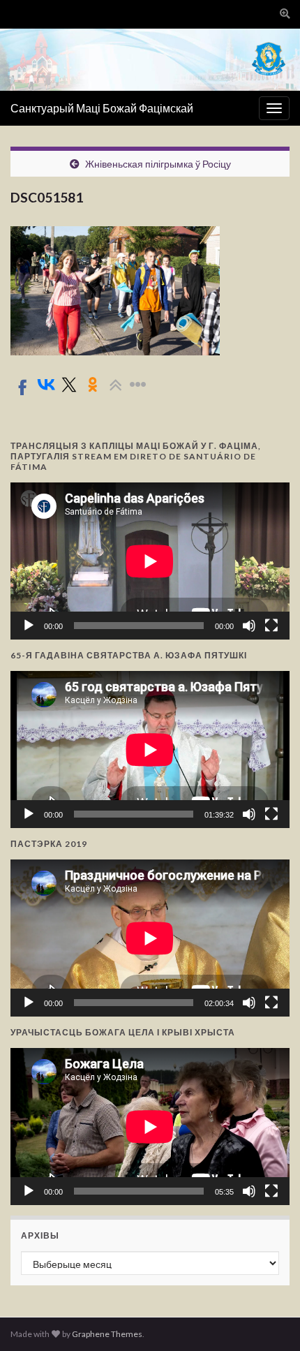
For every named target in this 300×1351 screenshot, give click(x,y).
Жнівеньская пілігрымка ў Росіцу (158, 164)
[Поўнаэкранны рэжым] (271, 626)
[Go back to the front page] (150, 60)
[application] (150, 561)
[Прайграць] (29, 626)
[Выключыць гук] (249, 626)
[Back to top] (268, 1319)
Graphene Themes (107, 1334)
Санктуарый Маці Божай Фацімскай (101, 108)
